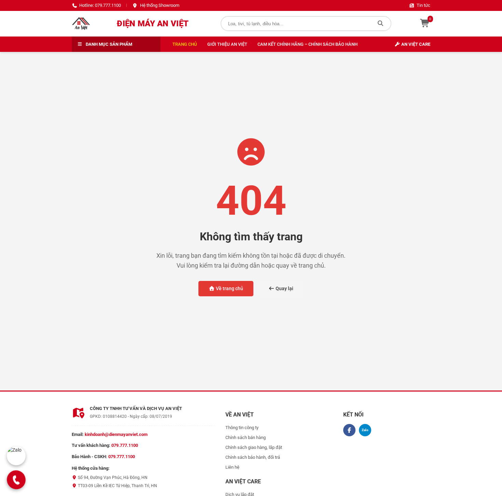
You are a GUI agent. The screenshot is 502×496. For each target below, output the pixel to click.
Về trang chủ (229, 288)
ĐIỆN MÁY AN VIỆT (153, 23)
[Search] (380, 23)
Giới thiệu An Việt (227, 44)
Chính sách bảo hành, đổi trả (252, 457)
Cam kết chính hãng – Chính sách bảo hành (307, 44)
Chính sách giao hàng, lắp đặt (253, 447)
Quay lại (284, 288)
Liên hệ (232, 467)
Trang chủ (184, 44)
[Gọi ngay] (16, 479)
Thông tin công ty (242, 427)
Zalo (365, 430)
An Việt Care (415, 44)
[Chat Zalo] (16, 456)
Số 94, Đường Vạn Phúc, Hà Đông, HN (112, 477)
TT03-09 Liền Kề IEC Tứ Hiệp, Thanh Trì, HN (117, 485)
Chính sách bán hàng (245, 437)
